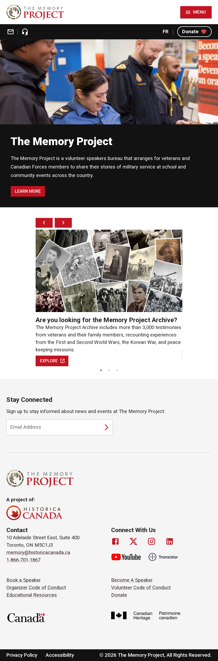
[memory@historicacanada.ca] (10, 32)
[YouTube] (126, 556)
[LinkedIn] (169, 541)
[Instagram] (151, 541)
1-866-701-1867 (23, 560)
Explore (49, 360)
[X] (133, 541)
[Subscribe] (106, 427)
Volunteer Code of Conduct (141, 588)
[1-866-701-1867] (25, 32)
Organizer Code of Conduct (36, 588)
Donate (190, 32)
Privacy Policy (21, 655)
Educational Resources (31, 595)
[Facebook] (115, 541)
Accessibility (60, 655)
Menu (199, 12)
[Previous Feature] (44, 222)
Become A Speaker (132, 580)
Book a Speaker (23, 580)
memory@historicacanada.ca (38, 552)
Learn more (28, 191)
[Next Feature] (63, 222)
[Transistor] (163, 557)
